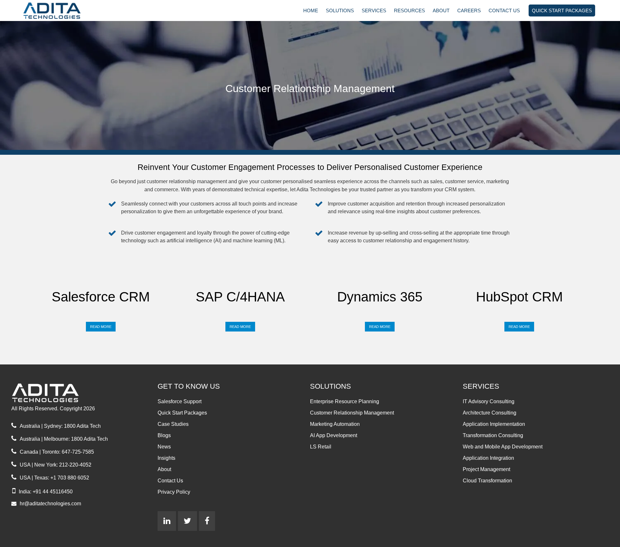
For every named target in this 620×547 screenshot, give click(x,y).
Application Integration (488, 458)
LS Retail (320, 446)
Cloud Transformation (487, 480)
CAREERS (469, 10)
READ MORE (100, 327)
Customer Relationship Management (352, 413)
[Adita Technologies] (58, 10)
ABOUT (441, 10)
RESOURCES (409, 10)
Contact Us (170, 480)
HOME (310, 10)
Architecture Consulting (489, 413)
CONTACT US (504, 10)
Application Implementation (494, 424)
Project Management (486, 469)
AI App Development (333, 435)
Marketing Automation (335, 424)
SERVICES (374, 10)
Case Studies (173, 424)
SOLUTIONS (340, 10)
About (164, 469)
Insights (166, 458)
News (164, 446)
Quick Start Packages (182, 413)
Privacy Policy (174, 492)
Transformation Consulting (493, 435)
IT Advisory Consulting (488, 401)
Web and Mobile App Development (502, 446)
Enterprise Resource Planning (344, 401)
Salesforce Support (180, 401)
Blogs (164, 435)
